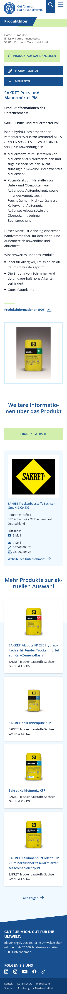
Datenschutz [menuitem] (24, 983)
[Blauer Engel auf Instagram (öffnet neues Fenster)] (15, 972)
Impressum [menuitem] (43, 983)
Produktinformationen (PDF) (24, 309)
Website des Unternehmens (27, 559)
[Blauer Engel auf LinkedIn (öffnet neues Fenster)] (6, 972)
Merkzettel (23, 81)
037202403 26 (22, 552)
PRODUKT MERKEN (26, 70)
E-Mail (17, 535)
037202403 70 (22, 547)
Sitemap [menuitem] (9, 988)
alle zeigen (31, 898)
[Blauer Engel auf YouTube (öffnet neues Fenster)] (25, 972)
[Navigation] (60, 4)
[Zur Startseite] (24, 8)
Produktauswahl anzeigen (34, 56)
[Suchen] (50, 4)
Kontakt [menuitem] (8, 983)
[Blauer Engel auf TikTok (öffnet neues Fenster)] (43, 972)
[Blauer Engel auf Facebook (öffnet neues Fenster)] (34, 972)
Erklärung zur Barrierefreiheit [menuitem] (36, 988)
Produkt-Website (33, 434)
